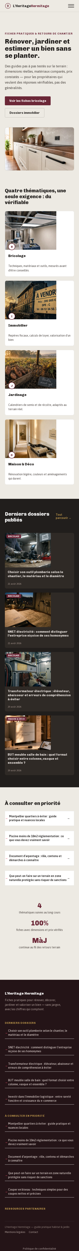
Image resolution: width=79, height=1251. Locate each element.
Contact (33, 1232)
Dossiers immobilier (25, 113)
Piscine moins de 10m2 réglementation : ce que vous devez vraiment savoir (36, 838)
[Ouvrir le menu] (71, 5)
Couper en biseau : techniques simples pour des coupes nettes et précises (38, 1191)
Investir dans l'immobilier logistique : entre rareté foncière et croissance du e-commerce (39, 1098)
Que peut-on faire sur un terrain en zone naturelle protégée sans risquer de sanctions (37, 878)
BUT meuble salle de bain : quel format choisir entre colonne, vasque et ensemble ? (41, 1082)
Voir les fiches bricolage (27, 101)
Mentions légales (15, 1232)
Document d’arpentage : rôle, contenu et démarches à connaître (35, 858)
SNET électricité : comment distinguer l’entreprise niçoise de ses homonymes (40, 1049)
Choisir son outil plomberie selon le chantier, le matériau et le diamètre (37, 1032)
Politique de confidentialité (39, 1248)
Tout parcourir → (63, 516)
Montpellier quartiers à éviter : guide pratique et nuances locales (33, 818)
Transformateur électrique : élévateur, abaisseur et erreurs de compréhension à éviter (40, 1065)
